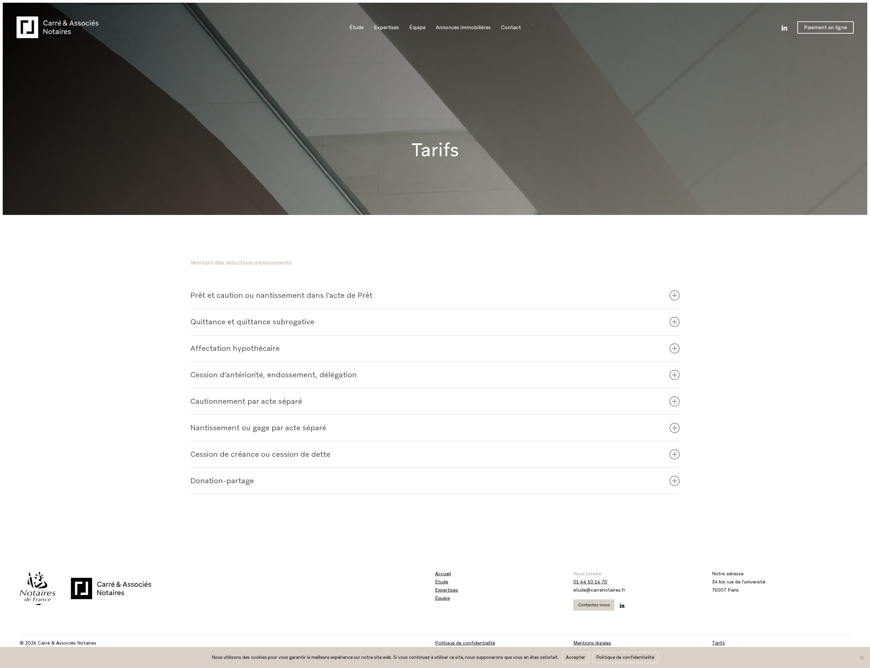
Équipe (442, 598)
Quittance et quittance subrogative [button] (252, 322)
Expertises (446, 590)
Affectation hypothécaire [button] (235, 348)
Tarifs (718, 643)
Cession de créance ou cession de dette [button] (260, 454)
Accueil (443, 574)
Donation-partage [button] (222, 481)
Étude (441, 582)
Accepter (576, 657)
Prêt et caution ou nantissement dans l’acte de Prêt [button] (281, 295)
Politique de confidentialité (465, 643)
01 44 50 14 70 (590, 582)
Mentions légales (592, 643)
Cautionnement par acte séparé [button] (246, 401)
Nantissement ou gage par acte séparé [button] (258, 428)
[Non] (861, 657)
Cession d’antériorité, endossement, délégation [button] (273, 375)
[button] (593, 605)
